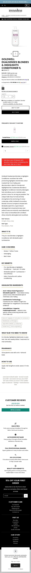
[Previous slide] (11, 53)
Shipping (4, 77)
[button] (15, 82)
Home (3, 15)
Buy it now (15, 112)
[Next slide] (20, 53)
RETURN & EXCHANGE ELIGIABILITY (10, 91)
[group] (15, 53)
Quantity (4, 94)
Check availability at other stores (12, 104)
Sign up (13, 164)
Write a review (15, 410)
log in (19, 164)
